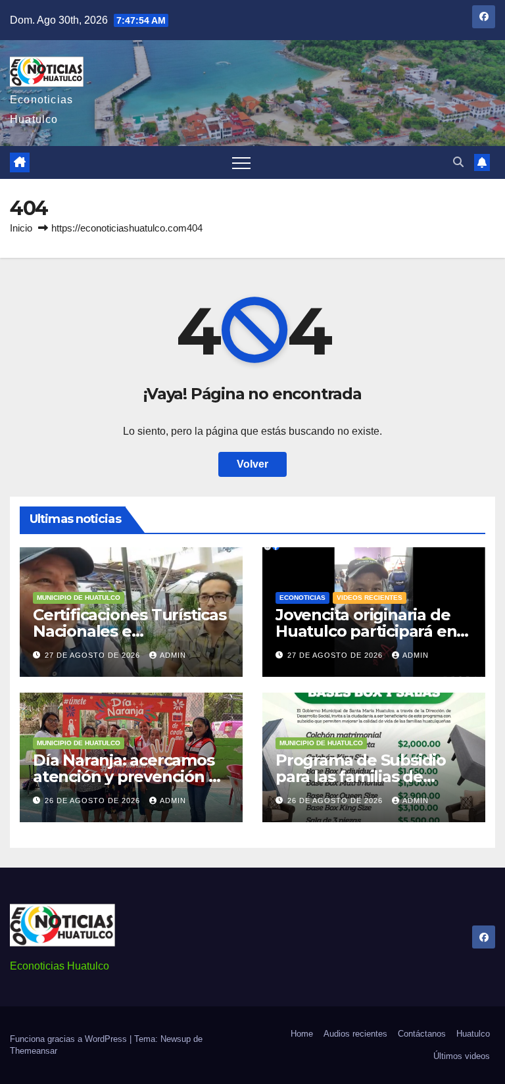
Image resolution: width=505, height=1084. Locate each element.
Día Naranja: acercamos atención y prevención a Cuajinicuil (125, 776)
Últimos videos (461, 1056)
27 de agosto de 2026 (94, 655)
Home (302, 1034)
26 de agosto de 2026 (94, 800)
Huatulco (473, 1034)
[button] (458, 162)
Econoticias (302, 597)
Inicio (21, 228)
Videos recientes (369, 597)
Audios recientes (355, 1034)
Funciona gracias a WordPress (70, 1039)
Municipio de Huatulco (78, 597)
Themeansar (33, 1051)
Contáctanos (422, 1034)
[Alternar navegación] (241, 162)
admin (173, 655)
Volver (252, 464)
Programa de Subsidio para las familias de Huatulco (361, 776)
